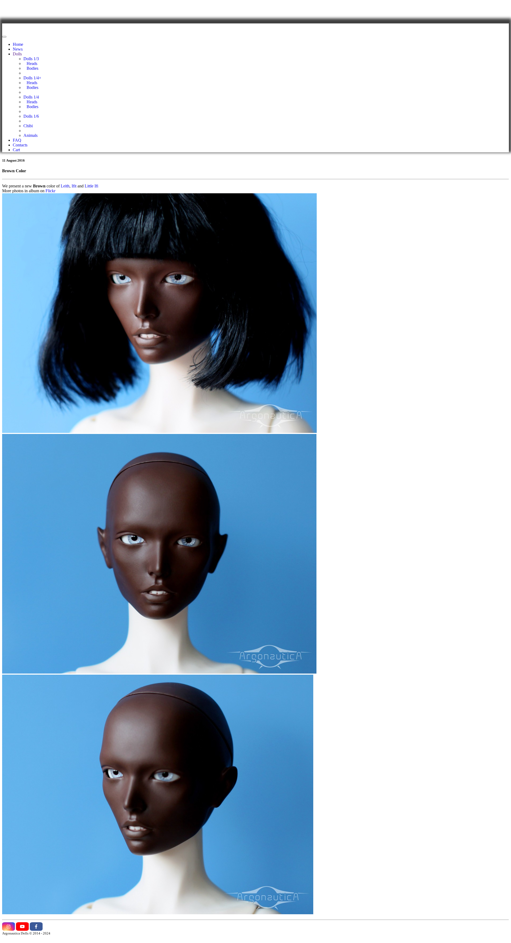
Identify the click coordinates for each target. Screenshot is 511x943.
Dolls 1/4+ (32, 78)
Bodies (30, 68)
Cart (16, 149)
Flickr (50, 190)
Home (18, 44)
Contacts (20, 145)
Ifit (74, 186)
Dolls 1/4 (31, 97)
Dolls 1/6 (31, 116)
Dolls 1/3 (31, 58)
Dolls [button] (17, 54)
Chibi (28, 126)
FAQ (17, 140)
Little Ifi (91, 186)
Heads (30, 63)
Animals (30, 135)
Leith (65, 186)
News (18, 49)
